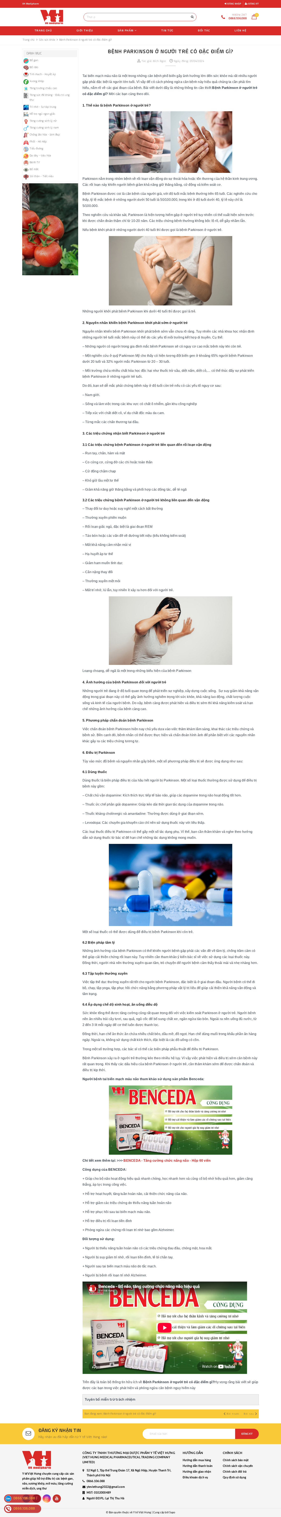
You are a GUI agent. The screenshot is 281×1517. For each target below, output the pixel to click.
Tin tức (167, 30)
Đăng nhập (234, 4)
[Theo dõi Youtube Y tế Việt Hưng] (57, 1498)
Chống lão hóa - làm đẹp (45, 134)
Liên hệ (241, 30)
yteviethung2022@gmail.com (106, 1487)
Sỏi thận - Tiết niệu (41, 176)
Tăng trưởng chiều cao (43, 88)
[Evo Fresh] (50, 229)
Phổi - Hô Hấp (38, 141)
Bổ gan (34, 60)
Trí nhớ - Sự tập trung (43, 107)
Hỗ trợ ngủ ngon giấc (42, 113)
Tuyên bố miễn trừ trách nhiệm (110, 1399)
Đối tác (204, 30)
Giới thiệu (85, 30)
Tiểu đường (36, 148)
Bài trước (233, 1414)
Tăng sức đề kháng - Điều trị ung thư (50, 97)
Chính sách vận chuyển (238, 1466)
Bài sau (249, 1414)
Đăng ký (253, 4)
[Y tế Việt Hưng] (51, 17)
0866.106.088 (96, 1481)
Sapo (172, 1512)
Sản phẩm (126, 30)
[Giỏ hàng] (254, 18)
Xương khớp (37, 81)
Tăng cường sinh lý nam (44, 127)
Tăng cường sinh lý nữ (43, 120)
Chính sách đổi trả (235, 1471)
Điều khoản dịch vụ (195, 1477)
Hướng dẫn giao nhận (197, 1471)
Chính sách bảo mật (236, 1460)
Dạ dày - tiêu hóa (40, 155)
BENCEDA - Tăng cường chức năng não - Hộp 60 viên (167, 1160)
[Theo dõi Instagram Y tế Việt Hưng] (47, 1498)
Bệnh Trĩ (35, 162)
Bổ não (34, 67)
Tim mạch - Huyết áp (43, 74)
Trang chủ (43, 30)
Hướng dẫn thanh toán (197, 1466)
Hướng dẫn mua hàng (197, 1460)
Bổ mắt (34, 169)
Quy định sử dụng (234, 1477)
